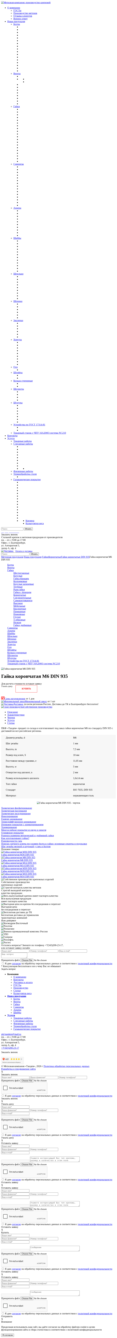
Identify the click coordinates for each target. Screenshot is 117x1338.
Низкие (17, 622)
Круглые (17, 576)
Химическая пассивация (14, 811)
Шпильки (12, 636)
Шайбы (11, 633)
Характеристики (16, 714)
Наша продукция (32, 557)
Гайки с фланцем (22, 592)
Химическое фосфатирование (16, 808)
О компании (19, 977)
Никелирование (9, 816)
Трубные (18, 586)
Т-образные (19, 619)
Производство (20, 988)
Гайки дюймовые (22, 625)
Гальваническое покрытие (27, 1029)
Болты (10, 565)
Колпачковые (20, 581)
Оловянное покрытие (12, 832)
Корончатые (54, 557)
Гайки (45, 557)
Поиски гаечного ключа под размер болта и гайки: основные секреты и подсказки (44, 843)
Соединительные (22, 597)
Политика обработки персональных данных (66, 1066)
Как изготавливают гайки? (15, 838)
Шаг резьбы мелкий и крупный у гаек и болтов (26, 846)
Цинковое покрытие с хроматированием (22, 824)
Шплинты (12, 655)
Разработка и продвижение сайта (18, 1069)
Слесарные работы (23, 1021)
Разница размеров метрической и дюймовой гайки (27, 835)
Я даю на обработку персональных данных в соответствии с (58, 963)
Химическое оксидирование (16, 813)
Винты (10, 567)
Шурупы (11, 658)
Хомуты (11, 644)
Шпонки (11, 639)
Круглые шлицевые (23, 584)
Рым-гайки (19, 589)
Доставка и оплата (23, 982)
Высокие (18, 603)
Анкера (11, 630)
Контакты (18, 979)
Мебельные (19, 606)
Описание (12, 712)
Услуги (11, 720)
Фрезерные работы (23, 1023)
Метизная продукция (12, 557)
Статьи (11, 723)
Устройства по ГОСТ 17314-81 (23, 661)
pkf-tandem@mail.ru (11, 1034)
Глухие (17, 617)
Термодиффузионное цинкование (18, 821)
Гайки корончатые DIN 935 (75, 557)
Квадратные (19, 608)
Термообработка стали (25, 1026)
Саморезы (12, 628)
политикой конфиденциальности (95, 963)
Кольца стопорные (17, 652)
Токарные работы (22, 1018)
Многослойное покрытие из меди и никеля (23, 830)
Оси (9, 647)
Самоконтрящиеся (22, 600)
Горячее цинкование (11, 819)
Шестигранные (21, 573)
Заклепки (12, 641)
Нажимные (19, 614)
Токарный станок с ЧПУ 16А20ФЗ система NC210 (33, 663)
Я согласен (7, 1335)
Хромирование (9, 827)
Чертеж (11, 717)
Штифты (11, 650)
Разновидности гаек (11, 841)
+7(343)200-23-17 (10, 1048)
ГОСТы (17, 985)
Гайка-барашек (21, 578)
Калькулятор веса (22, 993)
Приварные (19, 611)
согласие (16, 963)
